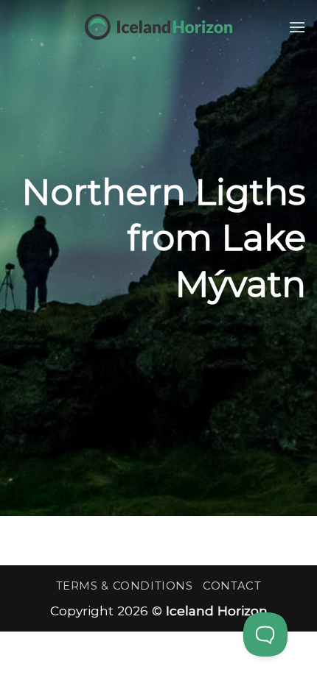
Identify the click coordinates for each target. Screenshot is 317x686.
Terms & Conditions (124, 586)
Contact (232, 586)
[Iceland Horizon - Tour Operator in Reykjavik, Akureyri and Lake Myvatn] (158, 27)
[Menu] (297, 27)
